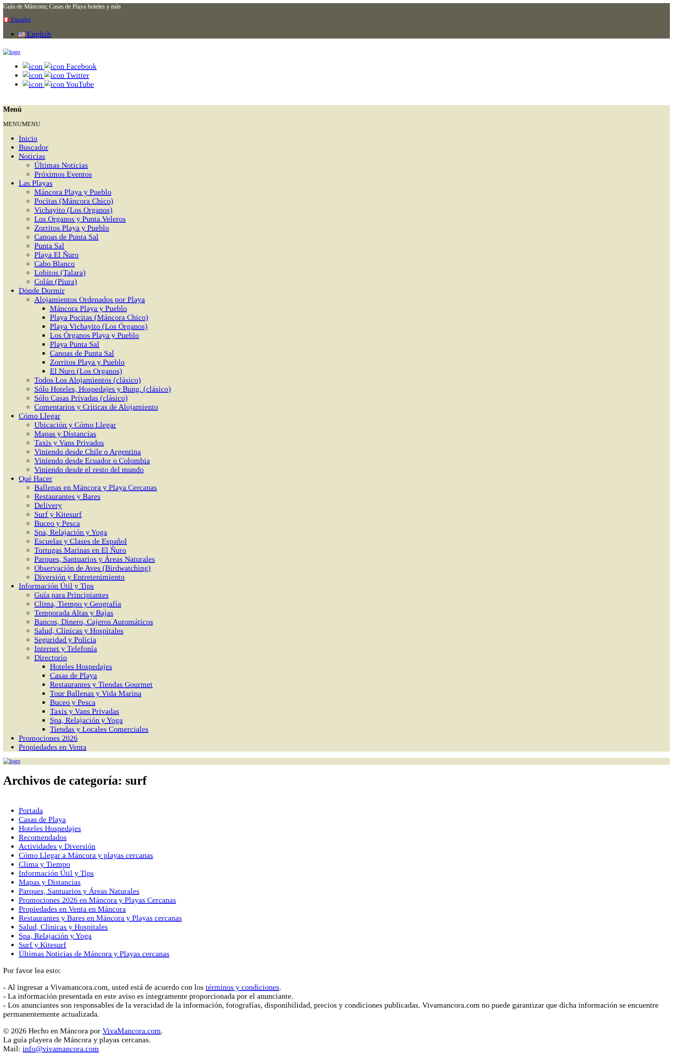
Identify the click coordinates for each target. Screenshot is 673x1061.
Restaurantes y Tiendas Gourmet (101, 684)
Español (20, 19)
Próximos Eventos (63, 174)
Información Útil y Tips (56, 585)
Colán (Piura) (55, 281)
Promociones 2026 (48, 738)
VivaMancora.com (131, 1030)
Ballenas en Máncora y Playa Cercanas (95, 487)
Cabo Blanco (54, 263)
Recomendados (43, 837)
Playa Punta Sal (74, 344)
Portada (31, 810)
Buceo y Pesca (57, 523)
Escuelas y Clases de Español (80, 541)
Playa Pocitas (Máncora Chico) (99, 317)
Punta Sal (49, 245)
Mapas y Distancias (65, 433)
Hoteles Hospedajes (81, 666)
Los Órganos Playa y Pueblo (94, 335)
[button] (22, 124)
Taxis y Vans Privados (69, 442)
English (38, 34)
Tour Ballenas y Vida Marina (95, 693)
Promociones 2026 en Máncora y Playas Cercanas (97, 900)
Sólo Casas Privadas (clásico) (81, 397)
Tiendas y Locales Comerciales (99, 729)
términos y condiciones (242, 987)
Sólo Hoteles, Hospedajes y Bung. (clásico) (102, 389)
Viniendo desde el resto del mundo (89, 469)
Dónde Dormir (42, 290)
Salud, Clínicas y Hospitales (78, 630)
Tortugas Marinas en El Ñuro (80, 550)
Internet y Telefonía (65, 648)
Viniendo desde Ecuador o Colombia (92, 460)
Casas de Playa (73, 675)
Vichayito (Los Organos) (73, 210)
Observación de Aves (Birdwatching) (92, 568)
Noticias (32, 156)
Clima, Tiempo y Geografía (77, 603)
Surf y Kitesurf (58, 514)
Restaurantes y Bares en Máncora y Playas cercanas (100, 917)
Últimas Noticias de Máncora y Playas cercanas (94, 953)
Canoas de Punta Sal (66, 236)
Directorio (50, 657)
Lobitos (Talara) (60, 272)
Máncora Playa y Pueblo (72, 192)
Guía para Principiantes (71, 594)
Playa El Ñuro (56, 254)
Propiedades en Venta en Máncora (72, 909)
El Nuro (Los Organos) (86, 371)
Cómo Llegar (39, 415)
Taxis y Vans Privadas (84, 711)
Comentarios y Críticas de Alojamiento (96, 406)
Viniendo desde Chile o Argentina (87, 451)
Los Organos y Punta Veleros (80, 218)
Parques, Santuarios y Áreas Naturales (94, 559)
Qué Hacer (35, 478)
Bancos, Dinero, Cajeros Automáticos (93, 621)
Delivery (48, 505)
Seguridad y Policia (65, 639)
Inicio (28, 138)
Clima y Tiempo (44, 864)
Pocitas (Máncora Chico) (73, 201)
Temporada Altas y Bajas (73, 612)
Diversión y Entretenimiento (79, 577)
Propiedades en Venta (52, 747)
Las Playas (36, 183)
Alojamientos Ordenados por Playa (89, 299)
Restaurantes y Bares (67, 496)
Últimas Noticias (61, 165)
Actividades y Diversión (57, 846)
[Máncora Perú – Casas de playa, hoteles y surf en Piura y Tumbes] (11, 52)
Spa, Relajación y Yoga (70, 532)
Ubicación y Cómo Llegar (75, 424)
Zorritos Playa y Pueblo (71, 227)
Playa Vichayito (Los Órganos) (99, 326)
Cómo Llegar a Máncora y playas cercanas (86, 855)
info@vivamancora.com (61, 1048)
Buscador (33, 147)
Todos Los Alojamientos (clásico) (87, 380)
